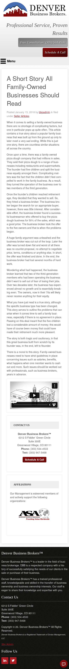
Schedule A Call (55, 52)
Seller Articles (21, 116)
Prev (13, 514)
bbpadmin (44, 112)
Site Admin (7, 644)
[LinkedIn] (4, 660)
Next (55, 514)
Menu (11, 61)
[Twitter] (13, 660)
